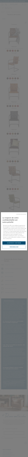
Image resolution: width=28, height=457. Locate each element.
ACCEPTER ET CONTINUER (14, 242)
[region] (14, 231)
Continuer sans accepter (21, 214)
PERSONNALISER (14, 246)
